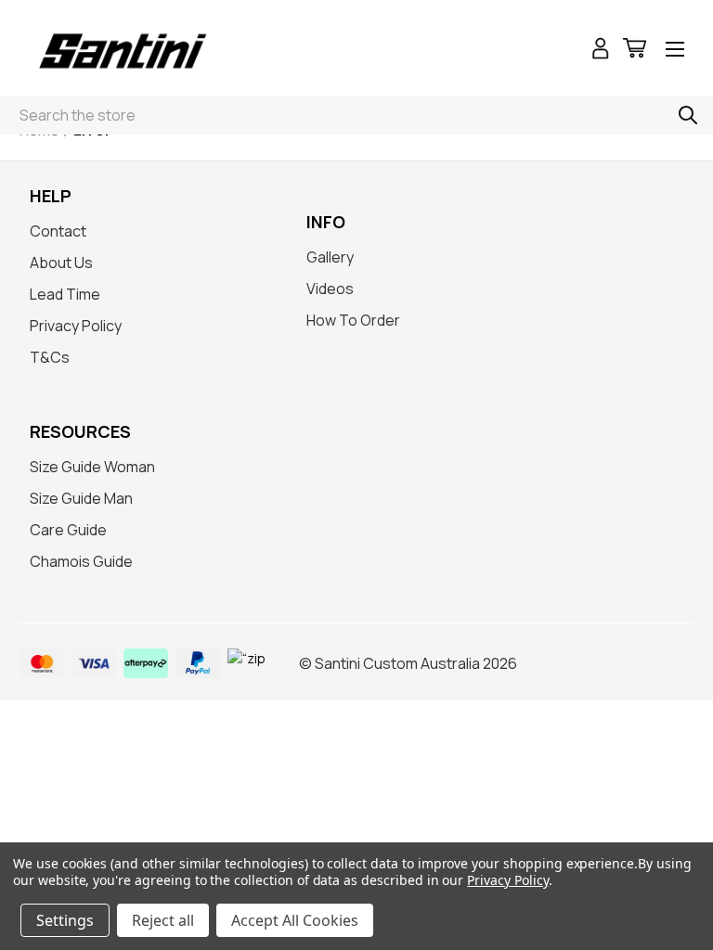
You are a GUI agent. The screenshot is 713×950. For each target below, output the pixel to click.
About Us (61, 262)
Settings (65, 920)
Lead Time (65, 294)
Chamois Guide (81, 561)
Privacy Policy (76, 325)
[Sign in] (600, 50)
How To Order (353, 320)
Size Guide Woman (92, 466)
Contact (58, 231)
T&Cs (50, 357)
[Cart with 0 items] (634, 50)
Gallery (330, 257)
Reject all (163, 920)
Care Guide (68, 530)
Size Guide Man (81, 498)
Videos (330, 288)
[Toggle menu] (675, 50)
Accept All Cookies (294, 920)
